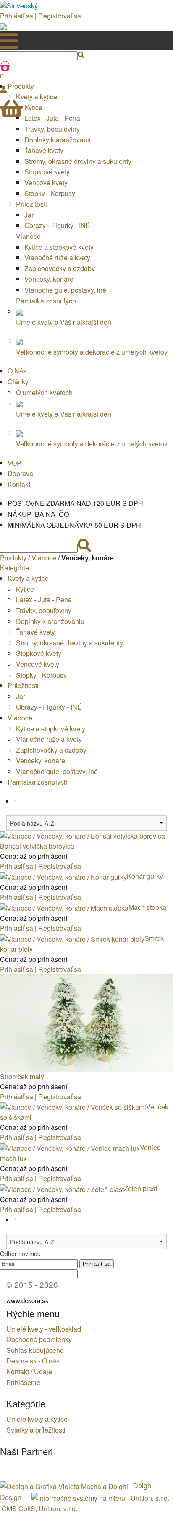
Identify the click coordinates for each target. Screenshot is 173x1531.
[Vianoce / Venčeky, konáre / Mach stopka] (64, 907)
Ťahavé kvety (43, 150)
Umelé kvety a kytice (37, 1419)
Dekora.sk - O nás (33, 1360)
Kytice (25, 589)
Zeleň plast (140, 1188)
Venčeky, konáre (48, 279)
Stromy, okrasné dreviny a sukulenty (77, 161)
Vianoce (28, 236)
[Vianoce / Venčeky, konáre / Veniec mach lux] (70, 1147)
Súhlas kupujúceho (35, 1350)
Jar (29, 215)
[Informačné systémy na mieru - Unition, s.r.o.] (100, 1497)
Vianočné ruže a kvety (57, 257)
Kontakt (19, 484)
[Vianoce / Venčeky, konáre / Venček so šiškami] (73, 1106)
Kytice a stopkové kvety (59, 247)
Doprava (20, 473)
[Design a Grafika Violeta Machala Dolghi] (65, 1485)
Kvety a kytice (28, 578)
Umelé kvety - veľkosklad (43, 1329)
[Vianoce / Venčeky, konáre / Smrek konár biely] (72, 938)
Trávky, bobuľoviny (52, 129)
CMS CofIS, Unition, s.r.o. (39, 1508)
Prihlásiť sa (16, 16)
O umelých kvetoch (44, 392)
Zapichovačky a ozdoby (59, 268)
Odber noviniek (20, 1253)
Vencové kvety (46, 182)
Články (18, 381)
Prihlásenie (23, 1382)
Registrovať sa (59, 16)
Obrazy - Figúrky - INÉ (57, 225)
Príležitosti (31, 204)
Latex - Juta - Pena (44, 599)
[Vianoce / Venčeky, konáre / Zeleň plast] (62, 1188)
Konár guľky (145, 876)
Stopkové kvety (47, 171)
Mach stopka (147, 907)
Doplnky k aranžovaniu (58, 140)
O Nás (17, 371)
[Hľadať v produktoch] (81, 55)
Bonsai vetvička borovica (37, 846)
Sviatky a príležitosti (36, 1430)
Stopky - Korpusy (49, 193)
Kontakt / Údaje (29, 1371)
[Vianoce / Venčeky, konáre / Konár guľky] (63, 876)
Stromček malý (22, 1076)
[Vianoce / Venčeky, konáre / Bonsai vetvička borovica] (82, 835)
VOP (14, 463)
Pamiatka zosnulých (46, 301)
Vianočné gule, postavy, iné (65, 290)
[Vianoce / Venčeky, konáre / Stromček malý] (86, 1022)
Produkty (13, 557)
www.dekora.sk (27, 1300)
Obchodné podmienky (39, 1339)
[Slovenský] (19, 5)
